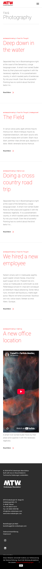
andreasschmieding (9, 38)
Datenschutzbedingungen (25, 562)
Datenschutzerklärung (10, 532)
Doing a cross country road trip (18, 182)
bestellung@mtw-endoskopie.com (15, 526)
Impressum (7, 534)
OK (21, 565)
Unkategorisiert (33, 112)
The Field (13, 117)
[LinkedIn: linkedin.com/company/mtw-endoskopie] (5, 548)
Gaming (19, 329)
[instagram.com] (5, 540)
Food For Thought (22, 38)
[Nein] (39, 562)
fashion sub (20, 171)
